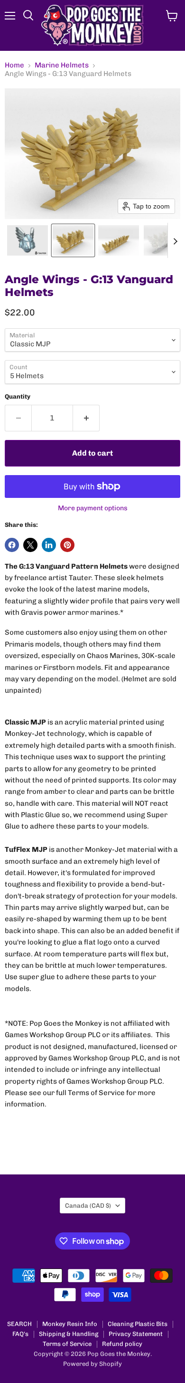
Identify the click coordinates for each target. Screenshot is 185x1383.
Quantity (17, 396)
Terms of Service (67, 1343)
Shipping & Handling (68, 1333)
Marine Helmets (62, 65)
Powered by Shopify (92, 1363)
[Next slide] (175, 240)
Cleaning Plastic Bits (137, 1323)
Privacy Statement (136, 1333)
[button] (27, 240)
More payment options (93, 508)
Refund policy (122, 1343)
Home (14, 65)
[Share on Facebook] (12, 545)
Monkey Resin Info (69, 1323)
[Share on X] (30, 545)
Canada (88, 1205)
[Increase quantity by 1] (86, 418)
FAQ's (20, 1333)
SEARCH (19, 1323)
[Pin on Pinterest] (67, 545)
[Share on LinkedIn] (49, 545)
